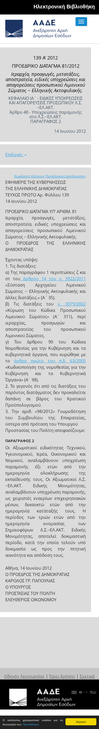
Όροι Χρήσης (62, 676)
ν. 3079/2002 (72, 304)
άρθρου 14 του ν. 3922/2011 (53, 279)
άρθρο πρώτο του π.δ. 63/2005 (50, 361)
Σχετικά (87, 676)
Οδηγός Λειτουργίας (24, 676)
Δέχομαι (81, 721)
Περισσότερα (31, 724)
